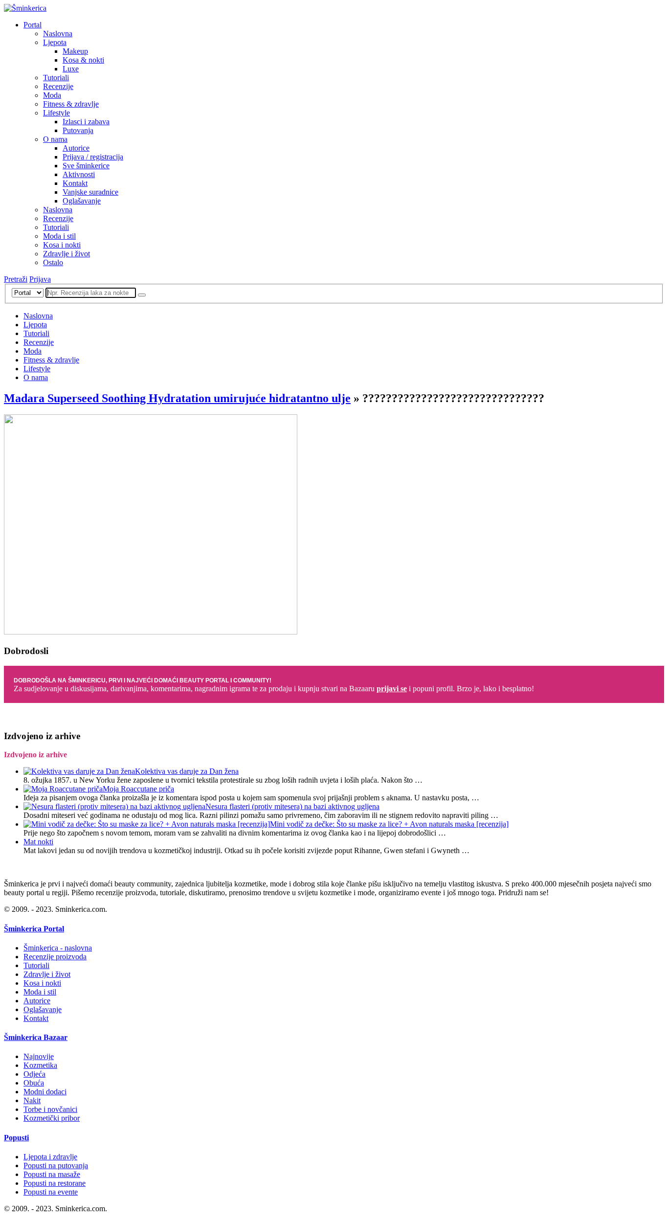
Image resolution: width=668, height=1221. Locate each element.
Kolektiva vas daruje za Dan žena (187, 771)
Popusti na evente (50, 1192)
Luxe (71, 69)
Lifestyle (56, 113)
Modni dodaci (45, 1091)
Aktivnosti (79, 174)
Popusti (16, 1137)
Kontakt (75, 183)
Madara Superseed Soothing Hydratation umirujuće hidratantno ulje (177, 398)
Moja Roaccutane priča (138, 789)
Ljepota (55, 42)
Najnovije (38, 1056)
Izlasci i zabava (86, 121)
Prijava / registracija (93, 157)
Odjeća (34, 1074)
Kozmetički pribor (51, 1118)
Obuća (33, 1083)
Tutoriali (56, 77)
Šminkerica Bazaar (35, 1037)
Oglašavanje (82, 201)
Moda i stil (59, 236)
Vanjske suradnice (90, 192)
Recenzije (58, 86)
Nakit (32, 1100)
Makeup (75, 51)
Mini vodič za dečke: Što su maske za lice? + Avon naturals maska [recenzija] (389, 824)
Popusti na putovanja (55, 1165)
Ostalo (53, 262)
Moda (52, 95)
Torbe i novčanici (50, 1109)
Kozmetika (40, 1065)
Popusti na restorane (54, 1183)
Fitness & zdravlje (71, 104)
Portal (32, 25)
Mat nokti (38, 841)
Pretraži (15, 279)
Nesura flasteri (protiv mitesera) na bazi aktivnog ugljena (292, 806)
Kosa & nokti (83, 60)
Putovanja (78, 130)
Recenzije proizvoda (55, 956)
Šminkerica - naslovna (57, 948)
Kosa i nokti (62, 245)
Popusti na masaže (51, 1174)
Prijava (40, 279)
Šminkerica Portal (34, 929)
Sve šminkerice (86, 165)
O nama (55, 139)
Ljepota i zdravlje (50, 1157)
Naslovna (57, 33)
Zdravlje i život (66, 253)
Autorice (76, 148)
